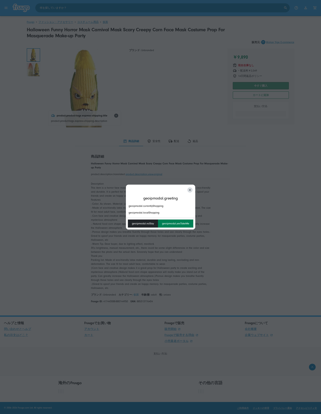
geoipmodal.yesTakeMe (175, 223)
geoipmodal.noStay (143, 223)
